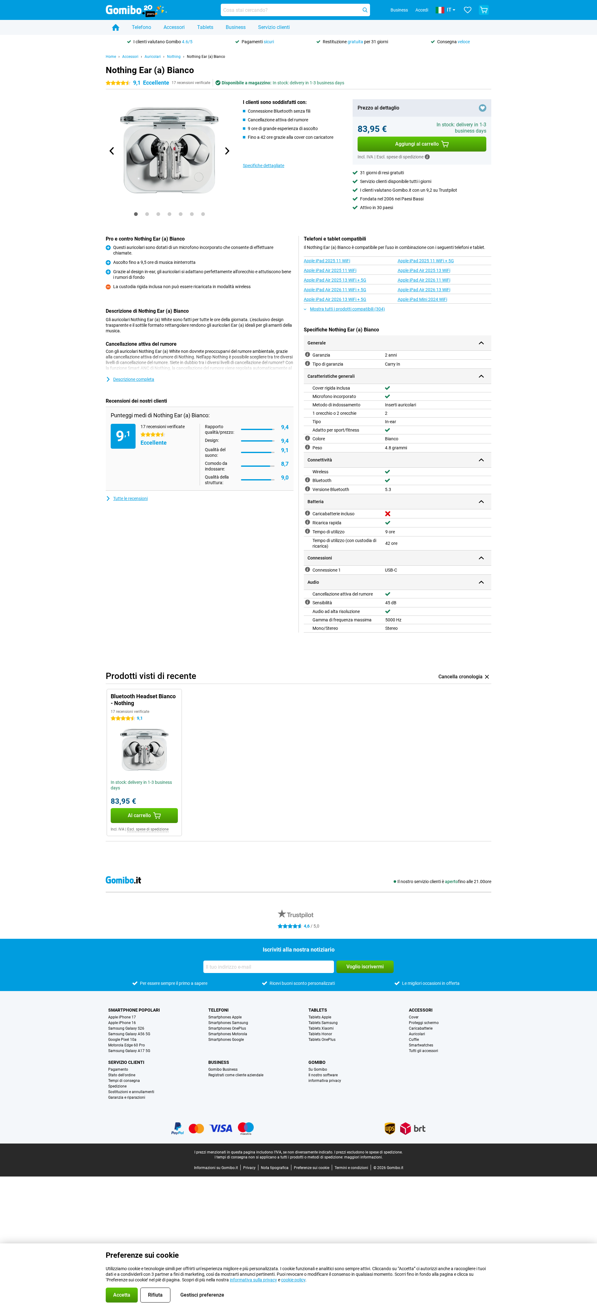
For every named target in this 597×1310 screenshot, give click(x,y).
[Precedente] (112, 151)
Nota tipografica (275, 1168)
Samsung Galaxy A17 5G (129, 1051)
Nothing (174, 56)
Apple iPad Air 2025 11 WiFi (330, 270)
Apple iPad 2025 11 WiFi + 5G (426, 260)
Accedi (421, 9)
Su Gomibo (317, 1069)
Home (111, 56)
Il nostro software (323, 1075)
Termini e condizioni (351, 1168)
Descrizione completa (133, 379)
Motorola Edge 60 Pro (126, 1045)
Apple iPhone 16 (122, 1023)
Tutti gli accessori (423, 1051)
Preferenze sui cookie (311, 1168)
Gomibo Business (223, 1069)
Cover (414, 1017)
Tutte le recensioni (130, 498)
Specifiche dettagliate (263, 165)
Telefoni (218, 1010)
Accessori (174, 27)
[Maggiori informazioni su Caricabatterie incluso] (307, 513)
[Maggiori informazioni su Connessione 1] (307, 569)
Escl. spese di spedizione (148, 829)
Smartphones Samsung (228, 1023)
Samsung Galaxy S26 (126, 1028)
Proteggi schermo (424, 1023)
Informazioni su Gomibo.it (216, 1168)
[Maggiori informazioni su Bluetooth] (307, 479)
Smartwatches (421, 1045)
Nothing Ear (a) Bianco (206, 56)
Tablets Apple (319, 1017)
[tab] (136, 214)
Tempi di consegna (124, 1080)
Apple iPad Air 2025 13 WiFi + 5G (335, 280)
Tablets (205, 27)
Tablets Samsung (323, 1023)
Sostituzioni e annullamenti (131, 1092)
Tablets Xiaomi (321, 1028)
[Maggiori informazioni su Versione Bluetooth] (307, 488)
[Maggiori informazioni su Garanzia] (307, 354)
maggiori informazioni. (363, 1157)
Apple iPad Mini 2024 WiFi (422, 299)
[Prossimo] (226, 151)
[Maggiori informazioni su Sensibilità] (307, 602)
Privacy (249, 1168)
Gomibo (317, 1062)
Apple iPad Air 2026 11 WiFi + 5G (335, 289)
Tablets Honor (320, 1034)
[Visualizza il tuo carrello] (483, 9)
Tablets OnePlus (322, 1039)
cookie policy (293, 1279)
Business (236, 27)
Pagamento (118, 1069)
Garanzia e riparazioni (126, 1097)
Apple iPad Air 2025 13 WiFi (424, 270)
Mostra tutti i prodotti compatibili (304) (347, 308)
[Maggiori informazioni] (427, 156)
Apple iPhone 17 (122, 1017)
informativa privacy (324, 1080)
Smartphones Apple (225, 1017)
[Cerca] (365, 10)
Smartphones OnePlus (227, 1028)
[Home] (116, 27)
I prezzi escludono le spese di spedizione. (368, 1152)
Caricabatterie (421, 1028)
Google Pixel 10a (122, 1039)
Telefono (141, 27)
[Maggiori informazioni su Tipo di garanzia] (307, 363)
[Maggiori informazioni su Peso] (307, 447)
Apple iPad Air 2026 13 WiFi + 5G (335, 299)
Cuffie (414, 1039)
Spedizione (117, 1086)
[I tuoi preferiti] (467, 9)
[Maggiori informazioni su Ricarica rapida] (307, 522)
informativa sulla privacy (253, 1279)
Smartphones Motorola (227, 1034)
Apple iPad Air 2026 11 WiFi (424, 280)
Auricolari (153, 56)
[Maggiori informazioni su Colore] (307, 438)
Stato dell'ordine (121, 1075)
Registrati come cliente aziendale (235, 1075)
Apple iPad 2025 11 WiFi (327, 260)
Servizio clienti (274, 27)
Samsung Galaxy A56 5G (129, 1034)
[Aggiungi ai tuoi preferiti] (482, 108)
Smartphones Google (226, 1039)
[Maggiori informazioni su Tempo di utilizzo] (307, 531)
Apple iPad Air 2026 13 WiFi (424, 289)
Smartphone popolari (134, 1010)
